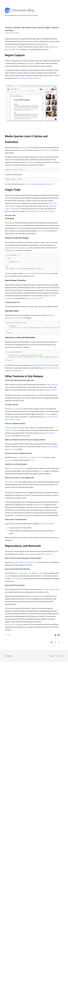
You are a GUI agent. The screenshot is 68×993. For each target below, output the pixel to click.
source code (12, 449)
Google (52, 656)
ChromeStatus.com (11, 47)
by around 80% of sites (46, 150)
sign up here (45, 273)
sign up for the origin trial (34, 298)
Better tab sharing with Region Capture (27, 78)
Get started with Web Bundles (42, 365)
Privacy (57, 656)
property (15, 409)
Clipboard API (40, 505)
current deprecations (30, 554)
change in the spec (51, 390)
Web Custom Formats (12, 482)
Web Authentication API (35, 596)
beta (9, 634)
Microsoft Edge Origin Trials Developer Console (39, 211)
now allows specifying (46, 523)
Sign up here (42, 231)
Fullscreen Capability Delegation (15, 428)
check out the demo (29, 273)
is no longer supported (49, 589)
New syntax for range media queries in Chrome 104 (38, 184)
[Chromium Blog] (22, 13)
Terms (61, 656)
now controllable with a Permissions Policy (29, 457)
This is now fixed (16, 578)
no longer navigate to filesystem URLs (24, 562)
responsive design (24, 147)
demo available (52, 446)
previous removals (46, 554)
